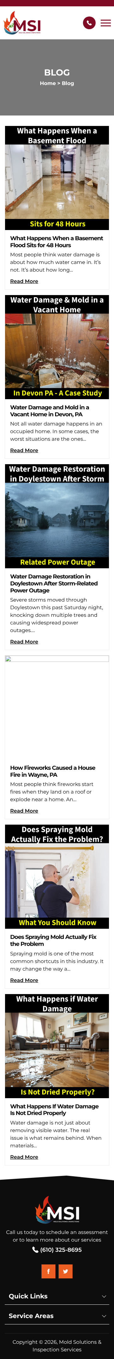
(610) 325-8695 (60, 1249)
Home (48, 84)
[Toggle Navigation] (106, 23)
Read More (24, 282)
